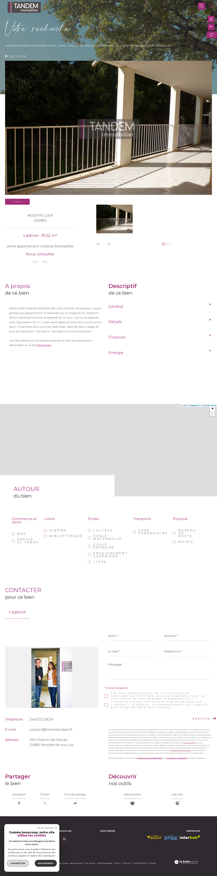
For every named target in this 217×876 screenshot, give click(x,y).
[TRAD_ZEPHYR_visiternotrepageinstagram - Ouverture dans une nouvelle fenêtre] (64, 839)
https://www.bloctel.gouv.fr (180, 750)
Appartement (106, 45)
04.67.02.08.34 (41, 719)
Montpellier (88, 45)
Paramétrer (18, 863)
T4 (118, 45)
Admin (118, 863)
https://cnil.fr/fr (189, 743)
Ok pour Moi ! (46, 863)
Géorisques (44, 345)
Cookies (153, 863)
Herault (73, 45)
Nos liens (127, 863)
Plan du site (90, 863)
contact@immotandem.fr (51, 730)
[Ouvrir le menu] (211, 6)
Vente (62, 45)
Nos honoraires (76, 863)
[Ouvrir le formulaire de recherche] (201, 6)
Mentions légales (105, 863)
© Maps (194, 405)
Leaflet (184, 405)
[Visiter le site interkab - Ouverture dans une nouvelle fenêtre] (190, 837)
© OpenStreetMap (208, 405)
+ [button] (212, 408)
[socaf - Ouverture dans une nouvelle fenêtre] (154, 837)
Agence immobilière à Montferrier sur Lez (30, 45)
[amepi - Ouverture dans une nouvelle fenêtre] (170, 837)
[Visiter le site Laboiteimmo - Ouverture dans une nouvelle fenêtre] (186, 862)
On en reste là (45, 828)
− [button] (212, 413)
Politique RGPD (140, 863)
